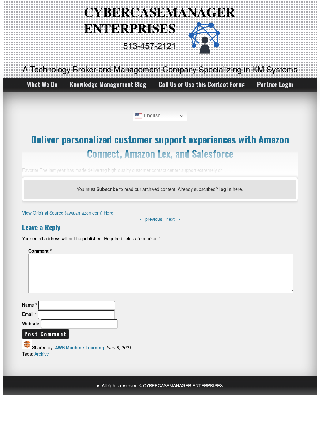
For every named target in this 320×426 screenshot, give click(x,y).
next (173, 219)
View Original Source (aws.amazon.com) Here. (68, 213)
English (151, 115)
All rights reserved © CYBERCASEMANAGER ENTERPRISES (162, 385)
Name (29, 305)
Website (30, 323)
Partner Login (275, 84)
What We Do (42, 84)
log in (225, 189)
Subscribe (107, 189)
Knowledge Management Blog (108, 84)
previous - (153, 219)
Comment (40, 251)
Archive (41, 354)
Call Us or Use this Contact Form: (202, 84)
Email (29, 314)
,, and (161, 385)
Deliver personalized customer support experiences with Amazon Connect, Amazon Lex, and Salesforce (160, 146)
